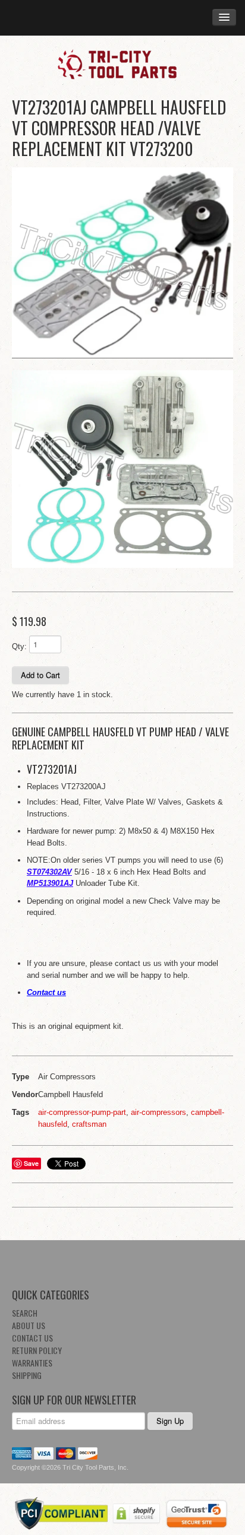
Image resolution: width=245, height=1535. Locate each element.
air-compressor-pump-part (82, 1112)
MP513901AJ (50, 883)
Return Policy (37, 1350)
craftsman (89, 1124)
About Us (28, 1325)
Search (24, 1313)
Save (31, 1163)
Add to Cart (40, 675)
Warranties (32, 1362)
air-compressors (158, 1112)
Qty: (19, 646)
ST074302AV (49, 871)
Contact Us (32, 1337)
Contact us (46, 992)
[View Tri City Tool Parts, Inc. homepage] (122, 63)
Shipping (27, 1375)
